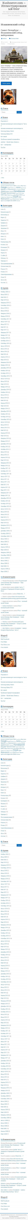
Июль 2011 (4, 479)
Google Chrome (10, 187)
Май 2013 (3, 430)
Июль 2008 (4, 560)
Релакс (3, 272)
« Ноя (2, 177)
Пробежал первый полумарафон (10, 139)
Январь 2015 (4, 387)
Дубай (3, 191)
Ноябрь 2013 (4, 414)
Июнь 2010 (4, 514)
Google (4, 187)
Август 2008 (4, 558)
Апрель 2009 (4, 547)
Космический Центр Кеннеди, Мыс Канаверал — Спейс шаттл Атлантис (12, 617)
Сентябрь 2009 (5, 536)
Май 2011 (3, 484)
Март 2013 (4, 435)
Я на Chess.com (5, 644)
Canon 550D (13, 185)
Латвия (17, 193)
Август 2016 (4, 346)
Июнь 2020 (4, 294)
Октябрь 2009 (5, 533)
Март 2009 (4, 550)
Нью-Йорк (16, 195)
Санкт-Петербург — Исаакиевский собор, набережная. (11, 32)
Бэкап (23, 189)
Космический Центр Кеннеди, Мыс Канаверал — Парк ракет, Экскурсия (14, 582)
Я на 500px (4, 642)
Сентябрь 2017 (5, 319)
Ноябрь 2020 (4, 292)
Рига (5, 197)
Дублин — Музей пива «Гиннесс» (10, 142)
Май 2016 (3, 354)
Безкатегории (5, 212)
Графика (3, 223)
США (15, 196)
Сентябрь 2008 (5, 555)
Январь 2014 (4, 408)
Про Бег (3, 147)
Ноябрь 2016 (4, 338)
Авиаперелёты (12, 189)
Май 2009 (3, 544)
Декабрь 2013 (5, 411)
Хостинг (3, 282)
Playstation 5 (4, 121)
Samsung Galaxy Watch (7, 131)
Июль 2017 (4, 324)
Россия (22, 42)
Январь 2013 (4, 441)
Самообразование (6, 274)
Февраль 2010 (5, 525)
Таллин (17, 199)
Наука (2, 252)
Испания (11, 191)
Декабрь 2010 (5, 498)
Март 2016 (4, 359)
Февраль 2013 (5, 438)
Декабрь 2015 (5, 368)
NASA (18, 188)
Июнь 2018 (4, 311)
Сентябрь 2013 (5, 419)
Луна (23, 193)
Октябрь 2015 (5, 373)
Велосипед (4, 214)
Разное (3, 269)
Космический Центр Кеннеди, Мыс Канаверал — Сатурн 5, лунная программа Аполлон (13, 623)
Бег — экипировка (6, 144)
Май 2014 (3, 400)
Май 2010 (3, 517)
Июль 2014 (4, 395)
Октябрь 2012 (5, 449)
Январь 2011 (4, 495)
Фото (2, 280)
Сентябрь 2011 (5, 473)
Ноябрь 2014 (4, 392)
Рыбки (11, 197)
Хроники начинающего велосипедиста (12, 128)
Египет (7, 191)
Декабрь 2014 (5, 389)
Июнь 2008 (4, 563)
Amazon (3, 185)
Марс (5, 195)
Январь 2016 (4, 365)
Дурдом (3, 225)
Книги (2, 239)
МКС (2, 195)
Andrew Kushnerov (7, 606)
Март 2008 (4, 571)
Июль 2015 (4, 381)
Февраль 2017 (5, 332)
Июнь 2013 (4, 427)
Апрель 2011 (4, 487)
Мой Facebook (5, 639)
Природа (3, 261)
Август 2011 (4, 476)
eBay (22, 185)
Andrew (4, 38)
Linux (15, 187)
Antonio (4, 621)
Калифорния (19, 191)
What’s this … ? (21, 594)
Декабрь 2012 (5, 444)
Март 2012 (4, 460)
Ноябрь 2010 (4, 501)
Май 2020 (3, 297)
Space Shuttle (23, 187)
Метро (8, 195)
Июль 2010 (4, 512)
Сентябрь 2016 (5, 343)
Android (7, 185)
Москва (11, 195)
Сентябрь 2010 (5, 506)
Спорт (2, 277)
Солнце (11, 199)
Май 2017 (3, 327)
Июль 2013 (4, 425)
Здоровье (4, 228)
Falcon (24, 185)
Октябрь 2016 (5, 340)
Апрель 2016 (4, 357)
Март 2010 (4, 522)
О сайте (3, 255)
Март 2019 (4, 300)
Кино (2, 236)
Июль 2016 (4, 349)
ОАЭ (20, 195)
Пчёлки (2, 197)
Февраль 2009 (5, 552)
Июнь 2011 (4, 482)
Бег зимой (4, 136)
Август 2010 (4, 509)
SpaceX (3, 189)
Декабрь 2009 (5, 531)
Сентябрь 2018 (5, 305)
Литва (20, 193)
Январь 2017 (4, 335)
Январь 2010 (4, 528)
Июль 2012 (4, 452)
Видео (2, 217)
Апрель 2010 (4, 520)
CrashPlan (18, 185)
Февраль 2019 (5, 302)
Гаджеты (3, 220)
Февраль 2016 (5, 362)
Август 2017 (4, 321)
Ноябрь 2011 (4, 468)
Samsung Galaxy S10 (7, 134)
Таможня (21, 199)
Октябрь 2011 (5, 471)
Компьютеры (4, 242)
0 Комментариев (10, 43)
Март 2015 (4, 384)
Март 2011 (4, 490)
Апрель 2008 (4, 569)
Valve (7, 189)
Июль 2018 (4, 308)
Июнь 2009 (4, 541)
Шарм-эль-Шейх (11, 200)
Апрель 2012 (4, 457)
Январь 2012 (4, 465)
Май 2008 (3, 566)
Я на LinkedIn (4, 647)
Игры (2, 231)
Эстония (18, 200)
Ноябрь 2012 (4, 446)
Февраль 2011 (5, 492)
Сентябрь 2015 (5, 376)
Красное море (11, 193)
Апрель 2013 (4, 433)
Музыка (3, 250)
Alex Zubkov (5, 628)
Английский (18, 189)
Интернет (3, 233)
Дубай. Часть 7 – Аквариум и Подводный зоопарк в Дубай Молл (13, 589)
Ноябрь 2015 (4, 370)
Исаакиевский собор (16, 42)
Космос (3, 244)
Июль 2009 (4, 539)
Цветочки (3, 200)
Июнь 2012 (4, 454)
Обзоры (3, 258)
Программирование (6, 263)
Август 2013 (4, 422)
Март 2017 (4, 330)
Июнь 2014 (4, 397)
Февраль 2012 (5, 463)
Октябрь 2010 (5, 503)
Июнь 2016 (4, 351)
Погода (23, 195)
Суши (14, 199)
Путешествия (14, 38)
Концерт (3, 193)
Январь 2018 (4, 316)
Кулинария (4, 247)
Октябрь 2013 (5, 416)
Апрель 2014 (4, 403)
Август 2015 (4, 378)
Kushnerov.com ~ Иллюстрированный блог (14, 6)
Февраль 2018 (5, 313)
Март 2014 (4, 406)
